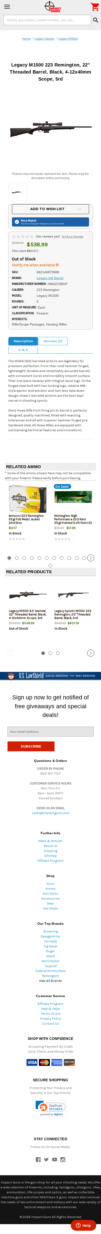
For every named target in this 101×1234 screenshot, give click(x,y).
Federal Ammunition (50, 971)
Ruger (50, 951)
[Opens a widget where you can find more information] (83, 1226)
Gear (50, 903)
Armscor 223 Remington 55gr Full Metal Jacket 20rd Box (26, 519)
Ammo (50, 889)
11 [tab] (84, 558)
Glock (50, 956)
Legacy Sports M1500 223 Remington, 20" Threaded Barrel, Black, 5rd (73, 614)
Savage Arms (50, 936)
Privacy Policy (50, 1019)
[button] (50, 1108)
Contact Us (50, 1024)
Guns (50, 884)
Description (23, 341)
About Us (51, 846)
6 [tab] (47, 558)
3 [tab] (24, 558)
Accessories (50, 899)
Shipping (50, 851)
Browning (50, 931)
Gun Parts (50, 894)
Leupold (51, 966)
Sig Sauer (51, 946)
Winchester (50, 961)
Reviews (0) (53, 341)
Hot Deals (50, 908)
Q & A (23, 350)
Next (90, 557)
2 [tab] (17, 558)
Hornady (50, 941)
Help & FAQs (50, 1009)
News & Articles (50, 841)
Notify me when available (34, 265)
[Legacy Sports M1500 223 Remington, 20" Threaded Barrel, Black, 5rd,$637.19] (73, 595)
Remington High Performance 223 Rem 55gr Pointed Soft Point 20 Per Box (73, 521)
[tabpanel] (27, 517)
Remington (50, 976)
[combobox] (47, 20)
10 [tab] (76, 558)
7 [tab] (54, 558)
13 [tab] (50, 565)
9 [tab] (69, 558)
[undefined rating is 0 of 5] (23, 237)
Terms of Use (50, 1014)
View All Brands (50, 981)
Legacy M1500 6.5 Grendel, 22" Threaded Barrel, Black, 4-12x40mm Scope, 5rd (28, 614)
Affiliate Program (50, 861)
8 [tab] (61, 558)
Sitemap (50, 856)
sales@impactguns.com (50, 813)
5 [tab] (39, 558)
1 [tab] (43, 653)
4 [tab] (32, 558)
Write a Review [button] (72, 237)
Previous (10, 557)
